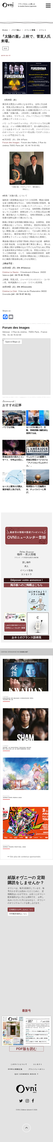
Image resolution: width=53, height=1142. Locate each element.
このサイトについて (19, 1064)
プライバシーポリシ (37, 1069)
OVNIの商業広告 (15, 1069)
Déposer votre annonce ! (26, 580)
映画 (5, 48)
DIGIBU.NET (24, 652)
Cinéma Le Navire (10, 272)
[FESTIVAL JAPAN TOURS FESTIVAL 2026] (14, 852)
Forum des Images (10, 142)
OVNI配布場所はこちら (18, 914)
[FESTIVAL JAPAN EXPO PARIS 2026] (12, 802)
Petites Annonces (26, 554)
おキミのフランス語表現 (26, 637)
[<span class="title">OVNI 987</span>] (27, 1016)
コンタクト (37, 1064)
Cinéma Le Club (9, 291)
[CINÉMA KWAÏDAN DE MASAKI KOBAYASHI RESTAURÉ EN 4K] (18, 704)
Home (5, 30)
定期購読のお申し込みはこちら (21, 910)
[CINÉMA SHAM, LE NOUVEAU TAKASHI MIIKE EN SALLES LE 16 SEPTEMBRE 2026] (18, 753)
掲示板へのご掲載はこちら (26, 584)
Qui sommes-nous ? (26, 1074)
